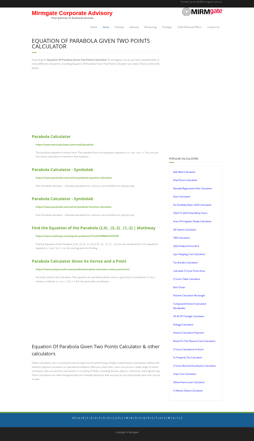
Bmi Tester (179, 287)
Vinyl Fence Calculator (185, 180)
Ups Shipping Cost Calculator (189, 254)
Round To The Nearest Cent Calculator (194, 341)
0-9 (74, 418)
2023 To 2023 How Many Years (190, 213)
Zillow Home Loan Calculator (189, 382)
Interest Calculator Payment (188, 332)
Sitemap (119, 27)
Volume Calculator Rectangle (189, 295)
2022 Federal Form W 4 (186, 246)
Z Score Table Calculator (186, 279)
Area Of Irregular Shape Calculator (192, 221)
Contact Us (213, 27)
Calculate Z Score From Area (189, 271)
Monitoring (150, 27)
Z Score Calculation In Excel (188, 349)
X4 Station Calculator (184, 229)
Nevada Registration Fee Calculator (192, 188)
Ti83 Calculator (181, 237)
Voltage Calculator (183, 324)
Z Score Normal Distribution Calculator (194, 365)
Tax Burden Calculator (185, 262)
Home (93, 27)
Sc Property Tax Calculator (187, 357)
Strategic (167, 27)
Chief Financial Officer (190, 27)
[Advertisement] (96, 101)
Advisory (134, 27)
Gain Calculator (181, 196)
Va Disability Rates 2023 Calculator (192, 205)
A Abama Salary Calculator (188, 390)
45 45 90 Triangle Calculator (188, 316)
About (106, 27)
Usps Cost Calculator (184, 374)
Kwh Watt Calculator (184, 172)
